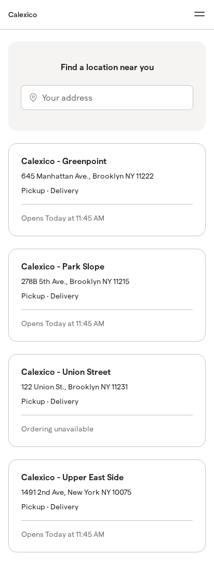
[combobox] (107, 97)
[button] (107, 189)
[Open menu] (199, 14)
